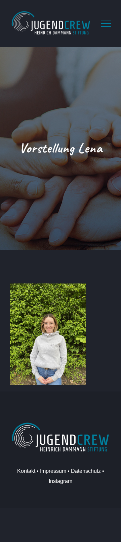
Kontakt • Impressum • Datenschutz (59, 471)
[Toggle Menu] (106, 24)
